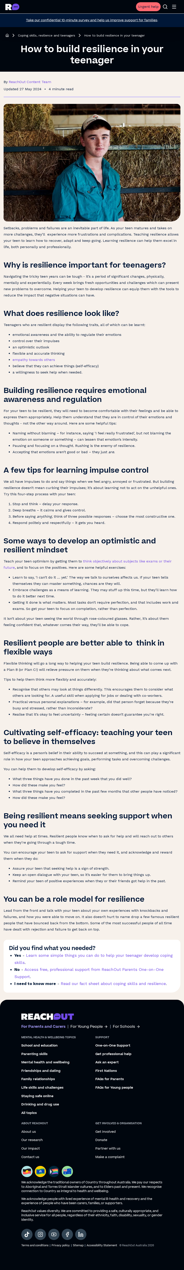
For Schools (124, 1026)
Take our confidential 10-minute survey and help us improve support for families (91, 20)
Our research (32, 1140)
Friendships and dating (41, 1071)
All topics (29, 1113)
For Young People (86, 1026)
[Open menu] (174, 6)
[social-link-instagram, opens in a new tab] (40, 1234)
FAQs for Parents (109, 1079)
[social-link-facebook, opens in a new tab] (67, 1234)
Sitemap (78, 1245)
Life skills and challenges (42, 1088)
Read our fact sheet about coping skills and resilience (113, 983)
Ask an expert (107, 1062)
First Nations (106, 1071)
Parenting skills (34, 1054)
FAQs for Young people (114, 1088)
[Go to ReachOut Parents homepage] (12, 7)
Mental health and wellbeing (45, 1062)
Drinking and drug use (40, 1104)
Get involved (105, 1132)
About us (28, 1132)
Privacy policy (61, 1245)
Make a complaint (110, 1157)
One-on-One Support (112, 1045)
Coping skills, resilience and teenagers (46, 35)
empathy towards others (34, 360)
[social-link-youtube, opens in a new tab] (53, 1234)
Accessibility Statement (102, 1245)
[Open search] (165, 6)
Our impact (30, 1148)
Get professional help (113, 1054)
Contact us (30, 1157)
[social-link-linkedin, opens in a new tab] (80, 1234)
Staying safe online (37, 1096)
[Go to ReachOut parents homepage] (47, 1016)
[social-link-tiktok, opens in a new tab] (27, 1234)
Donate (101, 1140)
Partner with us (107, 1148)
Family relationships (38, 1079)
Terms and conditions (34, 1245)
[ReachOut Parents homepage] (7, 35)
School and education (39, 1045)
